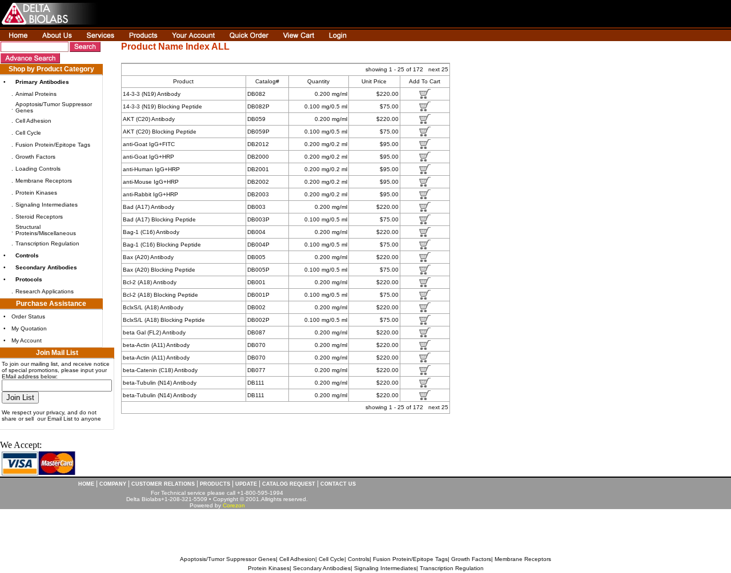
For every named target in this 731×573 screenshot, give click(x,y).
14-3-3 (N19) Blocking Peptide (162, 106)
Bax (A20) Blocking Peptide (159, 270)
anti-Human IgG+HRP (151, 169)
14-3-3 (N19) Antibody (151, 94)
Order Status (28, 316)
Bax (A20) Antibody (148, 257)
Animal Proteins (36, 94)
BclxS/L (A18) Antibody (153, 307)
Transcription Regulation (47, 243)
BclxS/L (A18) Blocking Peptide (164, 320)
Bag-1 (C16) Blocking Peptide (162, 244)
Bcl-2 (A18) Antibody (149, 282)
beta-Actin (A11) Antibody (156, 345)
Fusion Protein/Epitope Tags (52, 145)
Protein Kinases (36, 192)
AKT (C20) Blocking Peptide (159, 131)
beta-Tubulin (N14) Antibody (159, 383)
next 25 (438, 69)
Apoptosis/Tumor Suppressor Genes (228, 559)
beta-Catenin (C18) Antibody (160, 370)
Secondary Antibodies (322, 568)
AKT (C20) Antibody (149, 119)
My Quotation (29, 328)
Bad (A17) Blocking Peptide (159, 219)
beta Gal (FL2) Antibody (154, 332)
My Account (26, 340)
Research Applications (44, 291)
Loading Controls (38, 169)
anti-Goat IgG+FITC (149, 144)
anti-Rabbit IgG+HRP (150, 194)
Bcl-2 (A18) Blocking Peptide (160, 295)
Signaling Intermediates (46, 204)
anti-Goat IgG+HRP (148, 157)
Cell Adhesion (33, 121)
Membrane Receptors (43, 180)
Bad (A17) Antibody (148, 207)
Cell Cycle (28, 133)
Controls (358, 559)
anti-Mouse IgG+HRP (151, 182)
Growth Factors (35, 157)
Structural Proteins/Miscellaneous (45, 230)
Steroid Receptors (39, 216)
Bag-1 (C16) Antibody (151, 232)
